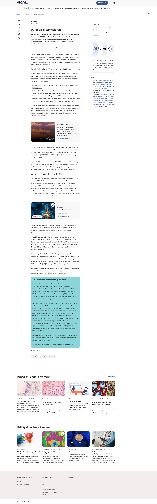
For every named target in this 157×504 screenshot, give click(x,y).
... (114, 8)
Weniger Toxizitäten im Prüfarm (101, 32)
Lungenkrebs (44, 356)
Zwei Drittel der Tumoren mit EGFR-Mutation (103, 28)
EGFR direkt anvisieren (99, 25)
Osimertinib (52, 356)
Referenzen (96, 35)
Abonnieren (102, 2)
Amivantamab (35, 356)
